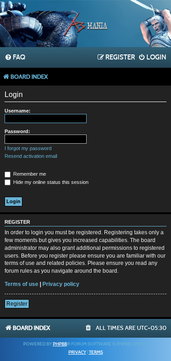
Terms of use (21, 284)
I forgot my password (28, 148)
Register (16, 304)
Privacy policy (60, 284)
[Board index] (86, 24)
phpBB (60, 344)
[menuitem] (15, 57)
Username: (18, 110)
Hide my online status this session (50, 182)
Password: (17, 131)
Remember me (29, 174)
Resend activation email (31, 156)
